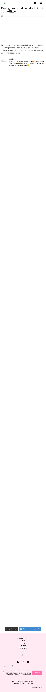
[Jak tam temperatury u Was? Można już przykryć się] (38, 84)
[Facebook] (18, 662)
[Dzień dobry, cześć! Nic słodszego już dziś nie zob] (23, 196)
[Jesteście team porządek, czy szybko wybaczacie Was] (8, 583)
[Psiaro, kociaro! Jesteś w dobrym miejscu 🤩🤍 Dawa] (38, 451)
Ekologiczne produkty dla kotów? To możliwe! (22, 9)
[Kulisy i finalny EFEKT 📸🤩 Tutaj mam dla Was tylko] (8, 485)
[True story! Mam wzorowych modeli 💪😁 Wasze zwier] (8, 197)
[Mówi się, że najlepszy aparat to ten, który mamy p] (23, 121)
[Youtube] (28, 662)
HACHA (40, 687)
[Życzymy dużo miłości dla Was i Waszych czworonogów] (23, 467)
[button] (41, 3)
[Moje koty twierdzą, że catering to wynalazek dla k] (8, 125)
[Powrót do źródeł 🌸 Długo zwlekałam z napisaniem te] (38, 305)
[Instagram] (23, 662)
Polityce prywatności (26, 674)
